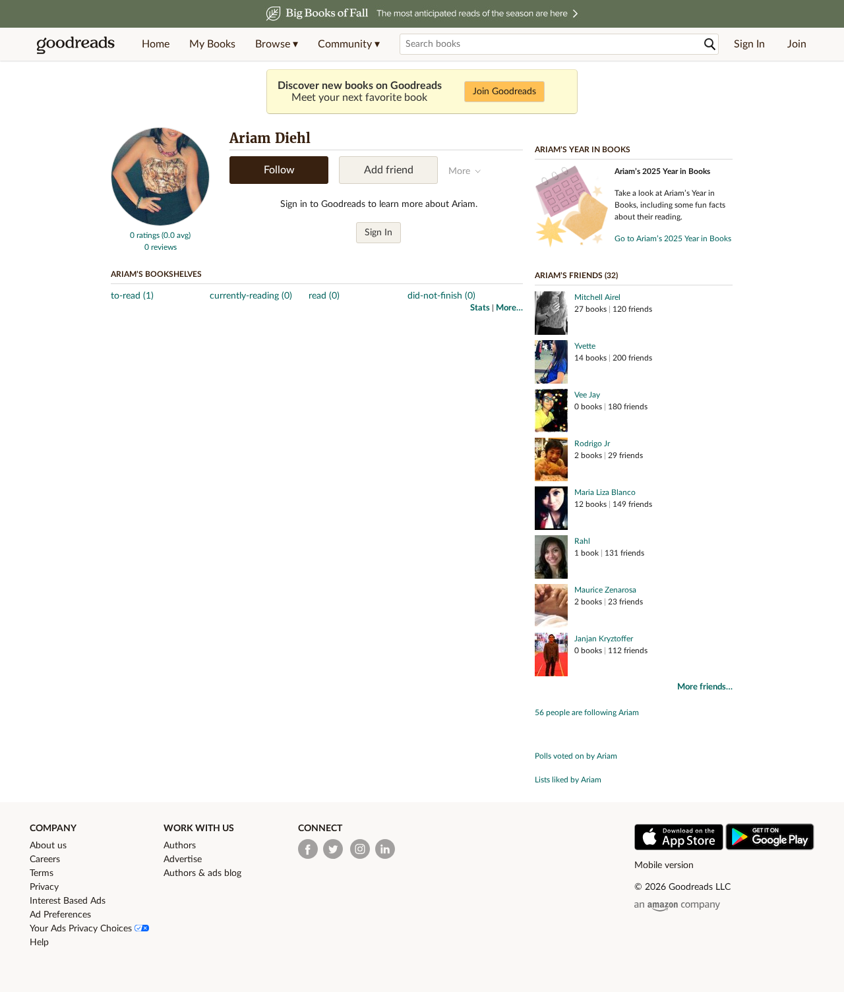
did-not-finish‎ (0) (441, 296)
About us (48, 845)
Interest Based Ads (68, 901)
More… (509, 308)
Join (796, 44)
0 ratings (145, 235)
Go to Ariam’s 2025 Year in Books (673, 239)
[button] (276, 44)
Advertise (183, 859)
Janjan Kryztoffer (603, 639)
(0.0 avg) (176, 235)
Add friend (388, 170)
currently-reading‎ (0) (251, 296)
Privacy (44, 887)
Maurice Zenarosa (605, 590)
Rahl (582, 541)
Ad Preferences (60, 914)
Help (39, 942)
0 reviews (160, 247)
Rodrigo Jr (592, 444)
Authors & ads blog (202, 873)
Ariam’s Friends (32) (576, 275)
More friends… (705, 687)
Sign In (749, 44)
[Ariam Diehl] (160, 223)
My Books (212, 44)
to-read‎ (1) (132, 296)
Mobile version (664, 865)
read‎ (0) (324, 296)
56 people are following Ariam (587, 712)
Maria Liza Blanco (605, 492)
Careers (45, 859)
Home (155, 44)
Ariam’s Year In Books (582, 150)
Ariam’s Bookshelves (156, 274)
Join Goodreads (504, 91)
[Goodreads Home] (76, 44)
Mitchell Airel (597, 297)
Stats (480, 308)
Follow (279, 170)
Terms (41, 873)
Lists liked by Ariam (568, 780)
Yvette (584, 346)
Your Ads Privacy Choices (82, 928)
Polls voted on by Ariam (576, 756)
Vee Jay (587, 395)
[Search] (710, 44)
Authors (180, 845)
